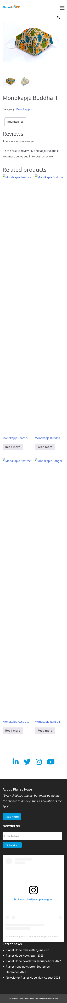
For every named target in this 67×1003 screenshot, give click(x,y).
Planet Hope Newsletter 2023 (25, 955)
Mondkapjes (24, 109)
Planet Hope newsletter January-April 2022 (33, 961)
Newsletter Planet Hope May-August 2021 (33, 977)
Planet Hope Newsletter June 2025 (28, 950)
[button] (58, 17)
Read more (12, 447)
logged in (25, 156)
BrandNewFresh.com (50, 998)
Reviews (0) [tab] (15, 122)
